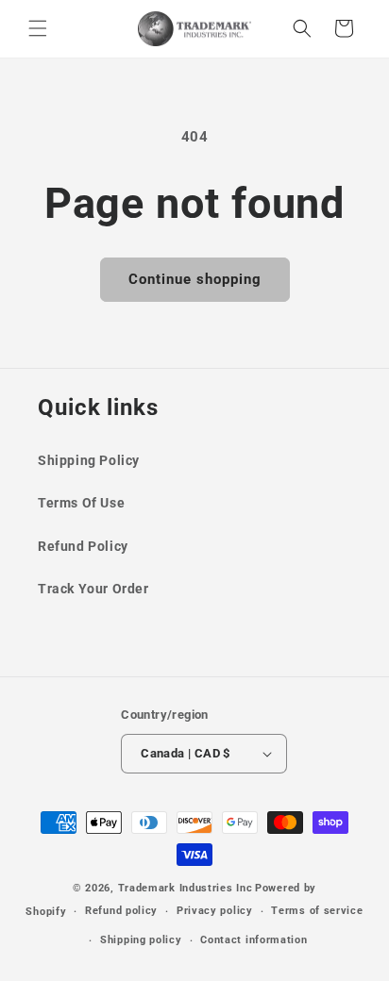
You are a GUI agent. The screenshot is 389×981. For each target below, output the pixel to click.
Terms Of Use (81, 502)
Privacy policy (215, 911)
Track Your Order (93, 588)
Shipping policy (141, 940)
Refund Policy (83, 546)
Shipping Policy (89, 460)
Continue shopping (195, 279)
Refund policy (121, 911)
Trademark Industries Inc (185, 888)
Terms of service (317, 911)
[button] (38, 28)
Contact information (253, 940)
